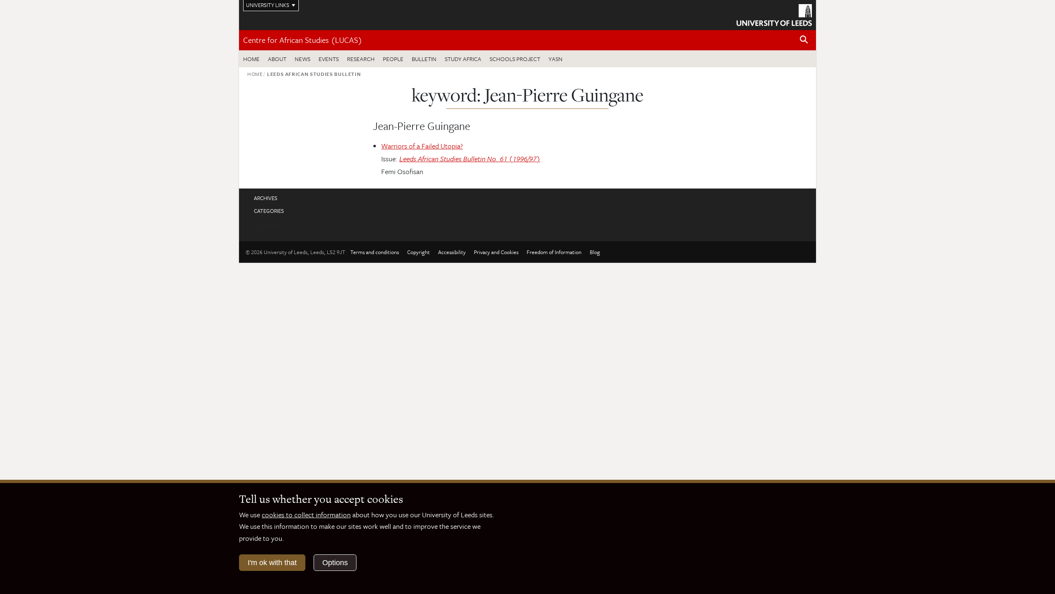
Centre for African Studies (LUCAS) (302, 39)
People (393, 58)
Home (251, 58)
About (277, 58)
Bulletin (424, 58)
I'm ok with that (272, 563)
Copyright (418, 252)
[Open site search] (804, 39)
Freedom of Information (554, 252)
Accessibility (452, 252)
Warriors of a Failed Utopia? (422, 146)
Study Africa (463, 58)
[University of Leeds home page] (774, 14)
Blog (595, 252)
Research (361, 58)
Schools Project (515, 58)
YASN (556, 58)
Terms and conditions (374, 252)
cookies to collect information (306, 514)
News (302, 58)
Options (335, 563)
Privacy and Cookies (496, 252)
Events (329, 58)
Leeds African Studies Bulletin (314, 74)
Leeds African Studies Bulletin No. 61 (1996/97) (469, 158)
